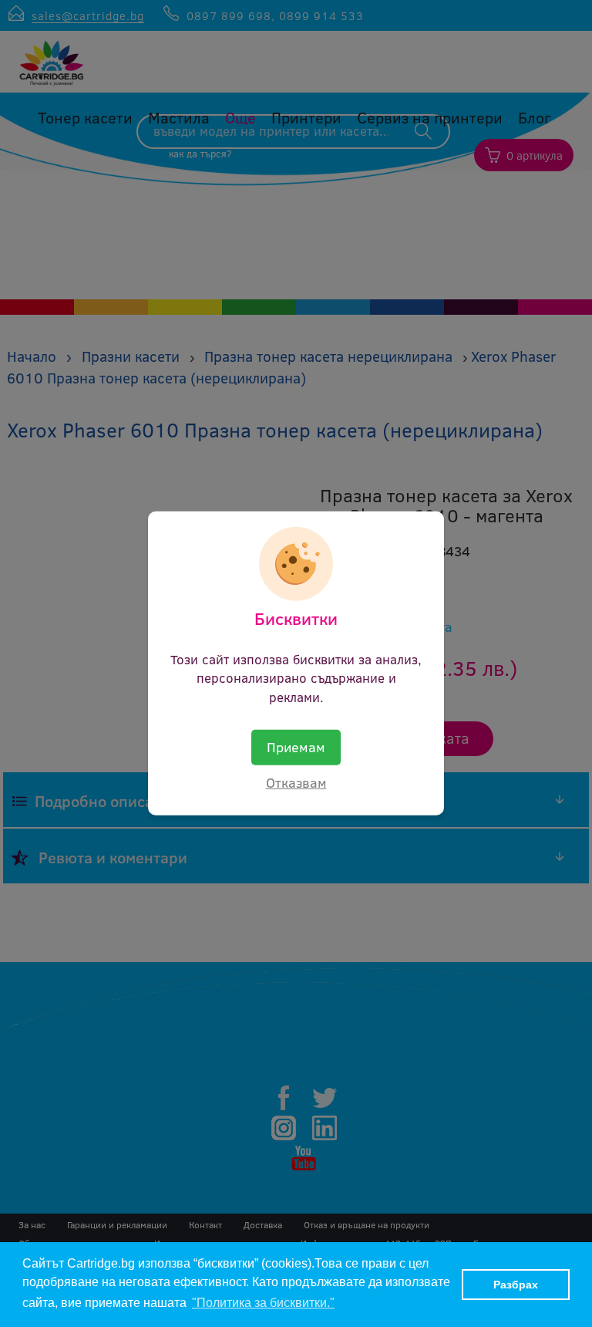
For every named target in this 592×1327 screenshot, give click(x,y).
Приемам (296, 747)
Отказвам (296, 782)
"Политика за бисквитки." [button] (263, 1302)
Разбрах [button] (515, 1284)
